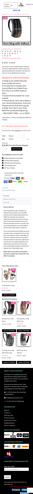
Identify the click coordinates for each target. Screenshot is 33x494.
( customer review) (15, 58)
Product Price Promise (10, 420)
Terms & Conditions (9, 425)
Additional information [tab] (9, 199)
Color (4, 136)
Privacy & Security (9, 418)
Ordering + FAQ (8, 415)
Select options (9, 295)
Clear (28, 139)
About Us (6, 410)
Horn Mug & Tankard (11, 49)
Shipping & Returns (9, 423)
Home (4, 14)
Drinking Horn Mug (8, 285)
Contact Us (7, 412)
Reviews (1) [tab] (6, 202)
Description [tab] (6, 195)
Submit (7, 477)
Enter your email (9, 466)
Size (3, 139)
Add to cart (16, 149)
